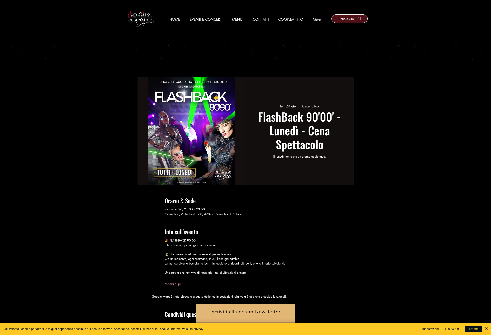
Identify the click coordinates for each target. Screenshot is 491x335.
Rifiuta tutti (452, 329)
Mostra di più (173, 284)
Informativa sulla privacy (187, 329)
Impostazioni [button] (430, 329)
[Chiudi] (486, 329)
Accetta (473, 329)
